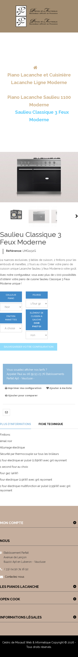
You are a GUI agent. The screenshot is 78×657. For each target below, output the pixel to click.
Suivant (76, 216)
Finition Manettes (11, 318)
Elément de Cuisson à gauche (36, 320)
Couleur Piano (11, 297)
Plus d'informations (15, 424)
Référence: (14, 250)
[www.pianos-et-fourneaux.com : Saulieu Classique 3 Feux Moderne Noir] (39, 216)
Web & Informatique (38, 642)
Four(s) (37, 295)
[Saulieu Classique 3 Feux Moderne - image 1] (16, 216)
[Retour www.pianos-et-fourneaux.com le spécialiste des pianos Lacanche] (35, 67)
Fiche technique (51, 424)
